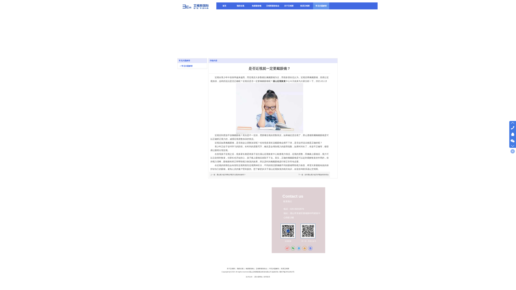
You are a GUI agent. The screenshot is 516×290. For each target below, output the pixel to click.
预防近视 (240, 269)
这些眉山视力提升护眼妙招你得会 (316, 175)
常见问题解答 (274, 269)
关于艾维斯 (231, 269)
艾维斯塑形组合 (261, 269)
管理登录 (267, 277)
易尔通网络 (258, 277)
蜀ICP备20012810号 (286, 272)
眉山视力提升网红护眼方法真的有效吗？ (231, 175)
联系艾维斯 (285, 269)
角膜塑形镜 (250, 269)
